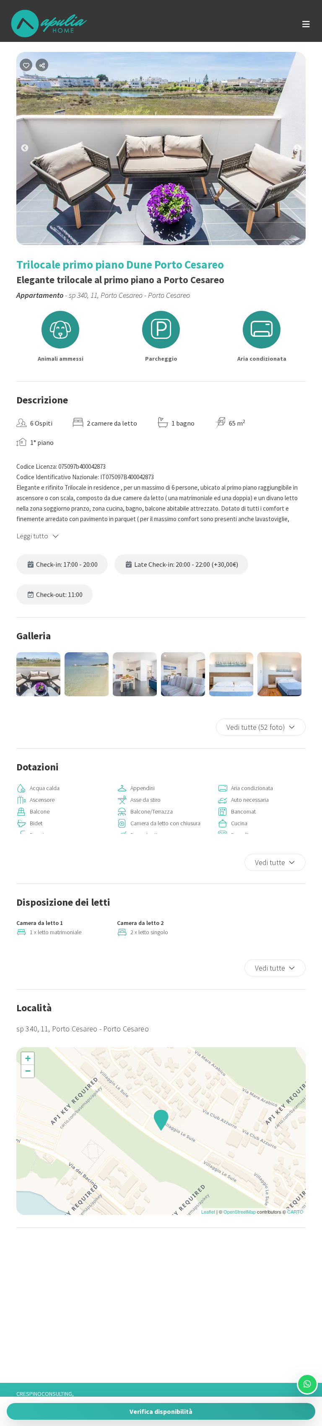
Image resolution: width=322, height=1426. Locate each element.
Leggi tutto (32, 535)
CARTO (295, 1211)
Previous (31, 150)
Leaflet (208, 1211)
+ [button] (28, 1058)
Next (303, 150)
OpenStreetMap (239, 1211)
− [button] (28, 1071)
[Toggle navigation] (306, 24)
